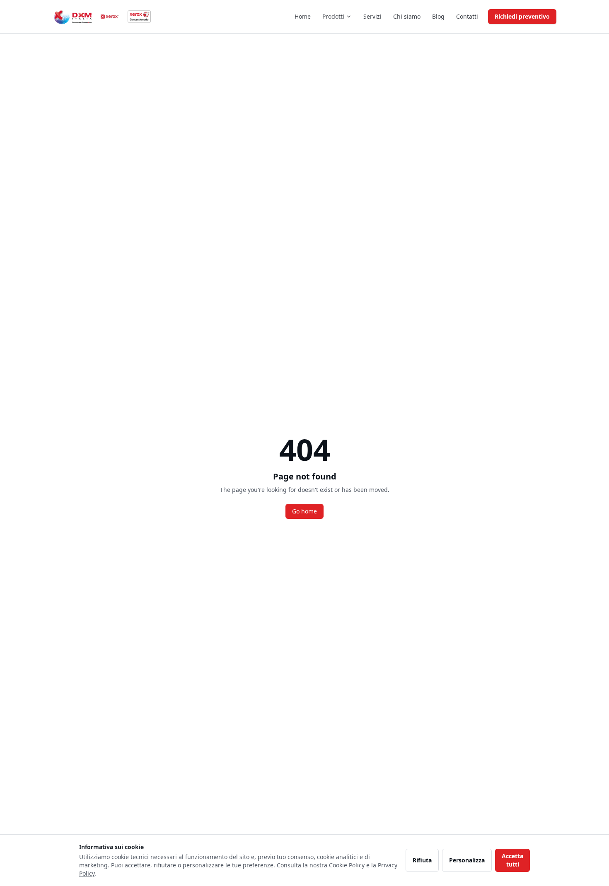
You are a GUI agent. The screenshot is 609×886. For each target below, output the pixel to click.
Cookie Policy (347, 865)
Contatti (467, 16)
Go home (304, 511)
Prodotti (333, 16)
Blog (438, 16)
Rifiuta (422, 860)
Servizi (372, 16)
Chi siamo (406, 16)
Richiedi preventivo (522, 16)
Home (303, 16)
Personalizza (467, 860)
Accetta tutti (512, 860)
